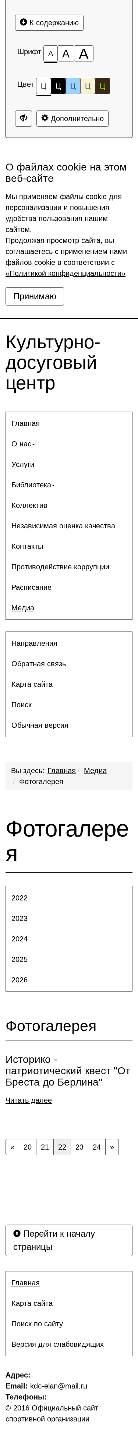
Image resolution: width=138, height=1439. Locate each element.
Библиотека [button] (31, 485)
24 (97, 1147)
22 (62, 1147)
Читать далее (29, 1100)
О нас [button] (21, 444)
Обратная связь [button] (38, 664)
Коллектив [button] (29, 505)
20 (28, 1147)
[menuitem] (69, 423)
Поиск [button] (21, 705)
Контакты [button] (27, 546)
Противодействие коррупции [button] (60, 567)
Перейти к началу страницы (54, 1240)
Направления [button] (34, 643)
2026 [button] (19, 980)
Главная (61, 771)
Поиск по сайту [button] (37, 1324)
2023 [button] (19, 918)
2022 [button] (19, 898)
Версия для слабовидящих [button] (57, 1344)
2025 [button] (19, 959)
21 (45, 1147)
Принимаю (34, 296)
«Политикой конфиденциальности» (65, 273)
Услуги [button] (22, 464)
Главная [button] (25, 423)
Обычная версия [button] (39, 725)
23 (79, 1147)
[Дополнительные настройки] (23, 118)
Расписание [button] (31, 587)
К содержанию (53, 23)
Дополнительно (76, 119)
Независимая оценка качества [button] (63, 526)
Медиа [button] (22, 608)
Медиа (95, 771)
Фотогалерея (41, 781)
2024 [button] (19, 939)
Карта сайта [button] (32, 684)
